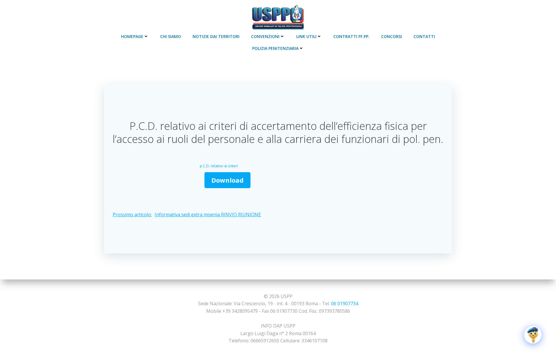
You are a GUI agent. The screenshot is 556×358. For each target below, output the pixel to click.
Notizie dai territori (216, 36)
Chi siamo (170, 36)
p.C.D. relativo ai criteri (219, 165)
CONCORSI (391, 36)
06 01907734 (344, 303)
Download (227, 180)
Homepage (132, 36)
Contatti (424, 36)
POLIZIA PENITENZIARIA (275, 48)
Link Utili (306, 36)
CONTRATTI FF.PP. (351, 36)
